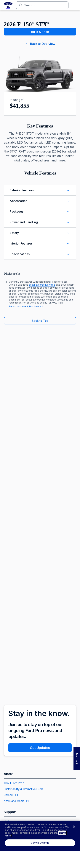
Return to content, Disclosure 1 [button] (26, 306)
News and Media (14, 800)
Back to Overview (42, 44)
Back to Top (40, 321)
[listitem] (40, 294)
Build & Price (40, 32)
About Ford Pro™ (14, 783)
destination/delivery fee (42, 284)
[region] (40, 836)
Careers (9, 794)
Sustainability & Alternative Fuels (23, 789)
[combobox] (45, 5)
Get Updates (40, 748)
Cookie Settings (40, 842)
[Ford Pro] (8, 5)
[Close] (74, 826)
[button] (74, 5)
